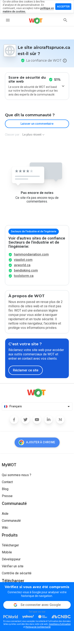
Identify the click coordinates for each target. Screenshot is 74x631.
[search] (65, 20)
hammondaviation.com (31, 254)
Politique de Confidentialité (38, 627)
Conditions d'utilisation (60, 624)
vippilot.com (23, 260)
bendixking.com (26, 270)
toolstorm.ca (24, 276)
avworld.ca (22, 265)
